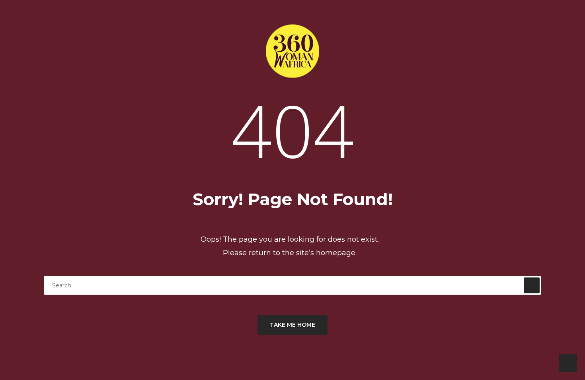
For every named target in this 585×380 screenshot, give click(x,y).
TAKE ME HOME (292, 324)
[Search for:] (292, 285)
